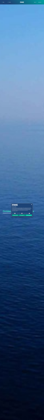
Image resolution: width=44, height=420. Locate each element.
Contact (10, 2)
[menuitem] (9, 2)
